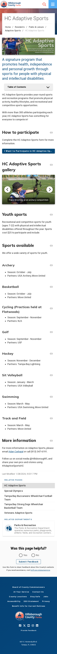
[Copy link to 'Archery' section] (51, 265)
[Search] (44, 4)
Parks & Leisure (36, 27)
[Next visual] (49, 189)
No (37, 555)
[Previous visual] (7, 189)
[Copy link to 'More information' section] (51, 440)
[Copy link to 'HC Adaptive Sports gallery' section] (51, 164)
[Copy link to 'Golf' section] (51, 332)
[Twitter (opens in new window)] (24, 625)
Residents (20, 27)
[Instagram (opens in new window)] (33, 625)
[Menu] (53, 4)
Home (8, 27)
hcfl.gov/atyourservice (40, 570)
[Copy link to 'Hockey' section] (51, 353)
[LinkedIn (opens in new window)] (37, 625)
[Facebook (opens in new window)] (20, 625)
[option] (28, 485)
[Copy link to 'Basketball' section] (51, 286)
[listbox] (28, 499)
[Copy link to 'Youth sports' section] (51, 214)
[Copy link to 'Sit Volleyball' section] (51, 375)
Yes (25, 555)
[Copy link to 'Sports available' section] (51, 245)
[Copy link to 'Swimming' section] (51, 396)
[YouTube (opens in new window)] (28, 625)
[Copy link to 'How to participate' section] (51, 132)
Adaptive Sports (13, 30)
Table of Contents (16, 87)
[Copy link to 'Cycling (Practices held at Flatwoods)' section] (51, 308)
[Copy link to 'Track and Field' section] (51, 418)
